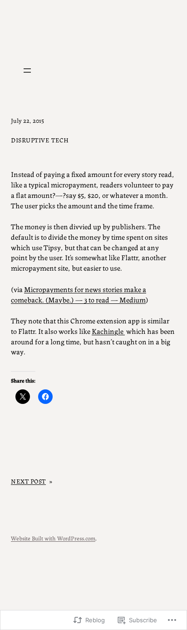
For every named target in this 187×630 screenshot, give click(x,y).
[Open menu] (27, 70)
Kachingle (108, 330)
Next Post (28, 480)
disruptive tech (40, 139)
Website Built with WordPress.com (53, 538)
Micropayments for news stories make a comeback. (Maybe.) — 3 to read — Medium (78, 294)
